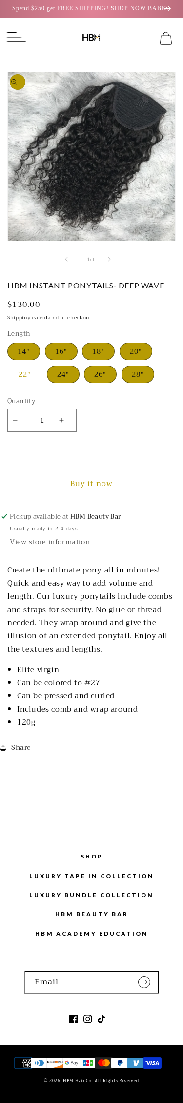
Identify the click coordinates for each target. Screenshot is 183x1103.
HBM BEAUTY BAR (91, 913)
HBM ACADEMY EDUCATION (91, 933)
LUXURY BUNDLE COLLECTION (91, 894)
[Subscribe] (148, 982)
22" (25, 374)
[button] (12, 38)
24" (63, 374)
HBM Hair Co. (78, 1080)
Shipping (19, 317)
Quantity (21, 401)
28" (138, 374)
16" (61, 351)
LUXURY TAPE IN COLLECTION (91, 875)
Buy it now (91, 483)
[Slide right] (113, 259)
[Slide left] (70, 259)
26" (100, 374)
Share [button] (21, 747)
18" (98, 351)
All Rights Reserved (117, 1080)
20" (136, 351)
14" (24, 351)
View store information (50, 542)
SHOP (92, 856)
